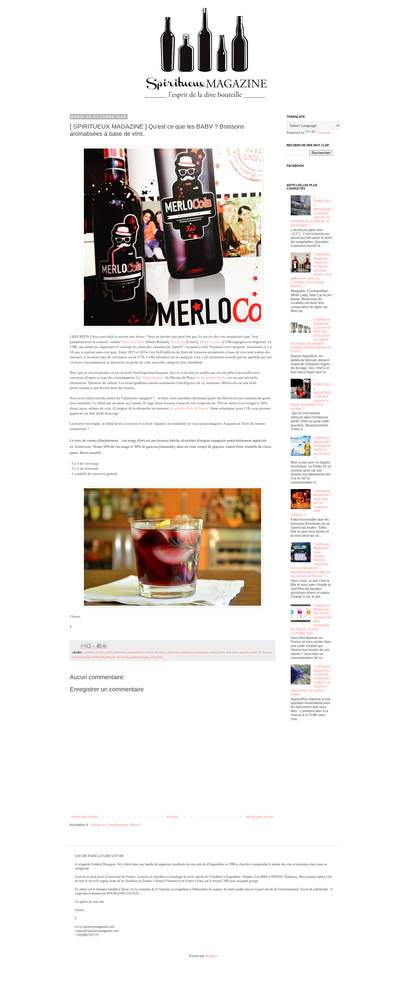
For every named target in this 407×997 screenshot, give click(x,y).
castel (213, 652)
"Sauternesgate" (153, 377)
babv (109, 652)
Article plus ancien (260, 817)
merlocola (97, 657)
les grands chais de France (189, 408)
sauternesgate (139, 657)
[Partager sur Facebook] (99, 646)
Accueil (171, 817)
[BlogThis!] (88, 646)
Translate (323, 133)
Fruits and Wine (133, 342)
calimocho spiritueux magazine (186, 652)
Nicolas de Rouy (117, 657)
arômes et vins (94, 652)
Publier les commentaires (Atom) (115, 825)
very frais (157, 657)
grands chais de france (255, 652)
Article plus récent (84, 817)
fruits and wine (228, 652)
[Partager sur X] (94, 646)
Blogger (211, 956)
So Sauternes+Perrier (211, 377)
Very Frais (177, 342)
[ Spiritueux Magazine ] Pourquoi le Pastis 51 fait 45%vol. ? (322, 448)
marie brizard (81, 657)
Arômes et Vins (210, 342)
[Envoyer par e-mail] (83, 646)
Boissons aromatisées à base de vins (139, 652)
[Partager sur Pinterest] (104, 646)
